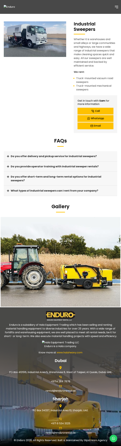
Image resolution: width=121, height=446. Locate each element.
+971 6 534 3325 (60, 423)
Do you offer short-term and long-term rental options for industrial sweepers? (56, 178)
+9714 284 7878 (60, 381)
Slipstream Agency (95, 440)
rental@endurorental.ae (61, 391)
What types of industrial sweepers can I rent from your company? (54, 190)
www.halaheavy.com (69, 352)
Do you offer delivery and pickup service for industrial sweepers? (54, 156)
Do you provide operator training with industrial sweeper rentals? (55, 166)
